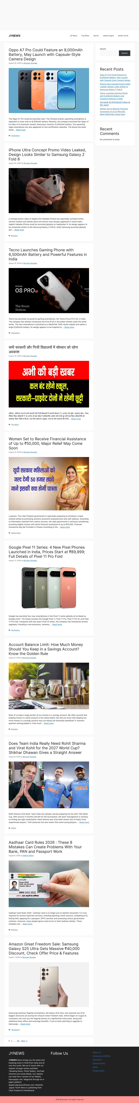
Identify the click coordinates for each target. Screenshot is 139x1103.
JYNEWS (14, 35)
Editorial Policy (99, 1063)
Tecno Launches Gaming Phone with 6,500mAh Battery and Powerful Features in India (48, 254)
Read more (21, 130)
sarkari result (123, 36)
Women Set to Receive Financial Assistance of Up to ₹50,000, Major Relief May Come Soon (47, 443)
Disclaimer (97, 1060)
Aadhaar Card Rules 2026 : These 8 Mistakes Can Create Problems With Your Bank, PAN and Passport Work (45, 847)
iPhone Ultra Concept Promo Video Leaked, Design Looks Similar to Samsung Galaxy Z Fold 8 (47, 154)
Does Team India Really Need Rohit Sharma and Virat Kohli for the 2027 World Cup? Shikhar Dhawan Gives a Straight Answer (47, 748)
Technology (15, 136)
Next (24, 1041)
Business (14, 236)
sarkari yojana (108, 36)
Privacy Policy (99, 1071)
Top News (85, 36)
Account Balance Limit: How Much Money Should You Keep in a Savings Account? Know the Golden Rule (46, 649)
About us (97, 1052)
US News (73, 36)
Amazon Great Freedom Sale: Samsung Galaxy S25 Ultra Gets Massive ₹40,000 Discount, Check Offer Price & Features (44, 948)
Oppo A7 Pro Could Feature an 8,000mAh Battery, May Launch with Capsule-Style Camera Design (46, 54)
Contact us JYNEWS (101, 1056)
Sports (96, 36)
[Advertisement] (65, 15)
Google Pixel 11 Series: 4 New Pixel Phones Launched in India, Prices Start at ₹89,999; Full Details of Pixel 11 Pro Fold (47, 552)
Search (103, 49)
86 (18, 1041)
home (95, 1067)
